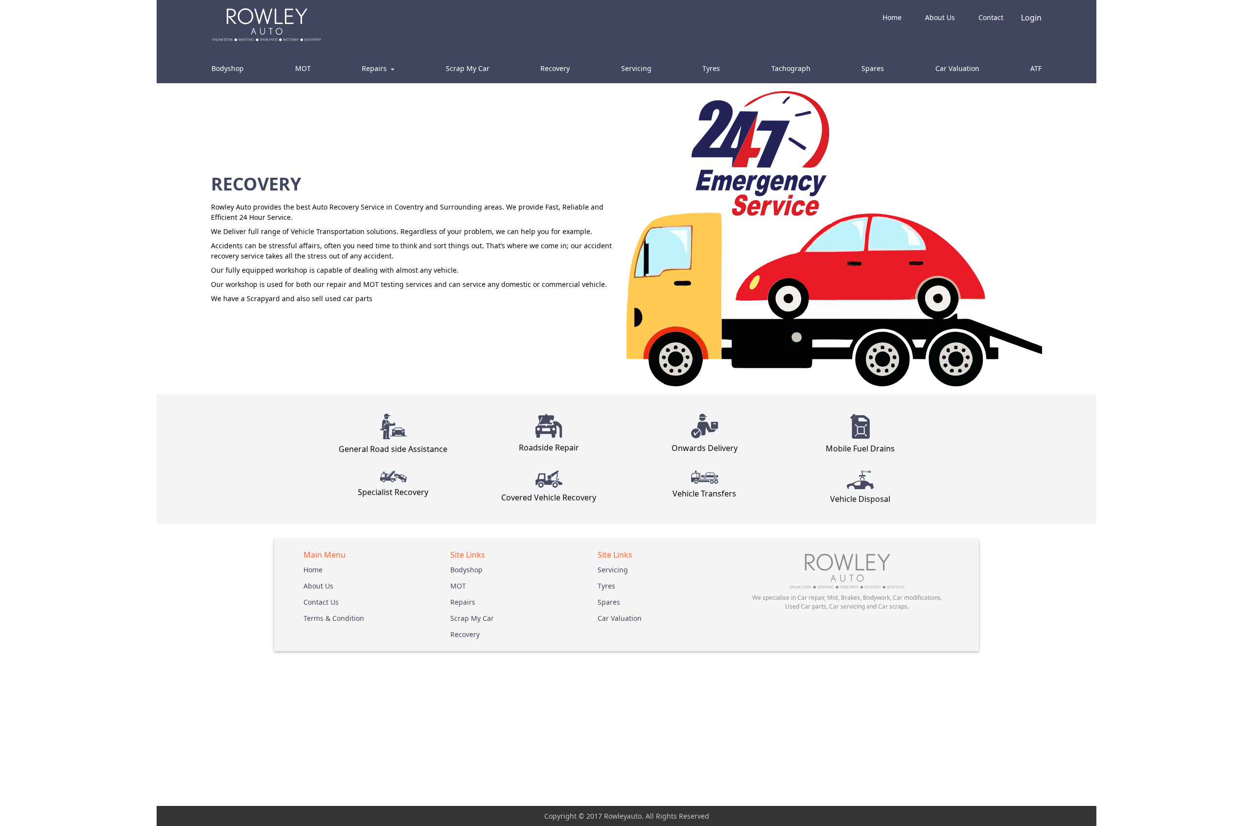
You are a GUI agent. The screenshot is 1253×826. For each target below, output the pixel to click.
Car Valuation (957, 68)
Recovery (555, 68)
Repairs (462, 602)
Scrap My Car (467, 68)
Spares (872, 68)
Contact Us (321, 602)
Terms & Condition (333, 618)
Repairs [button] (375, 68)
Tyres (711, 68)
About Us (940, 17)
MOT (303, 68)
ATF (1036, 68)
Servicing (636, 68)
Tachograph (791, 68)
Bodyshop (227, 68)
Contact (990, 17)
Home (892, 17)
